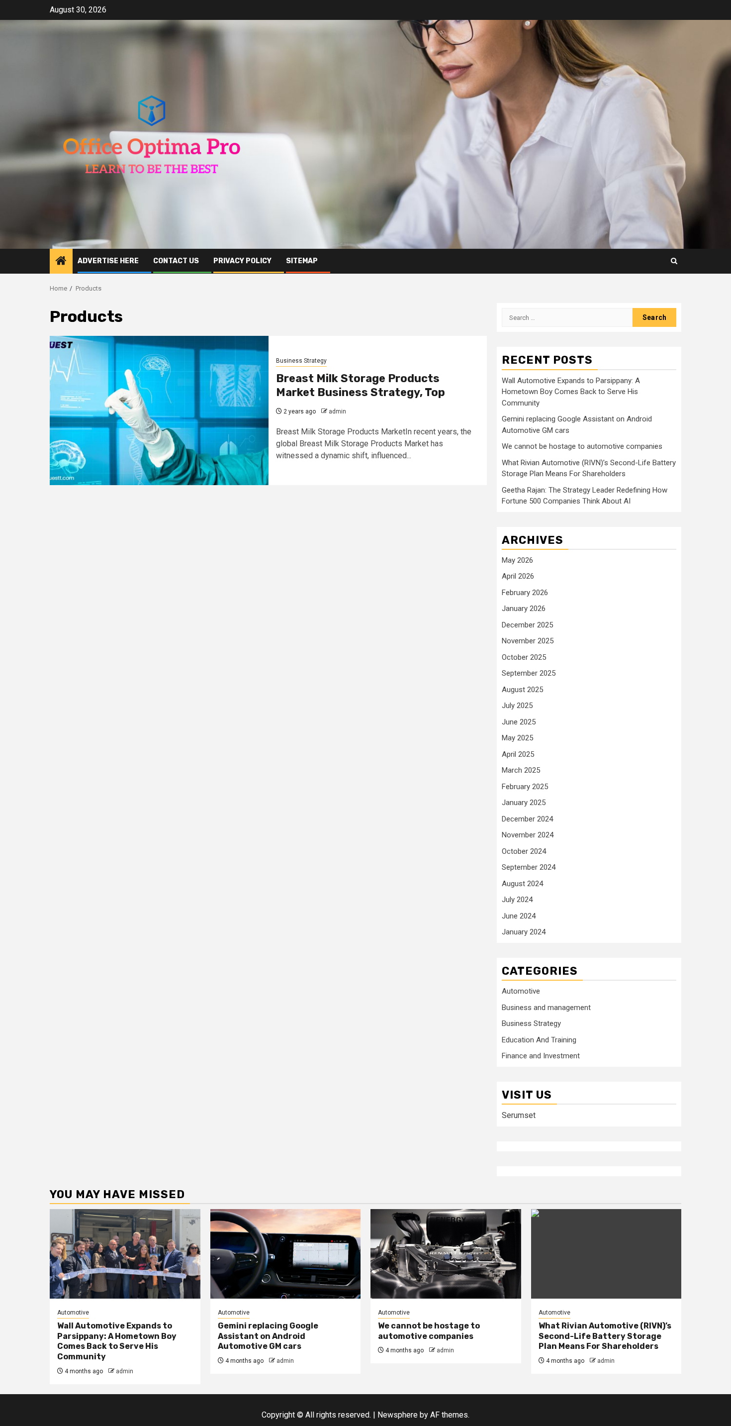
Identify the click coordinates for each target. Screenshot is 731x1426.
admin (337, 411)
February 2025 (525, 786)
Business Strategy (301, 360)
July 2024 (517, 899)
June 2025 (519, 721)
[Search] (674, 261)
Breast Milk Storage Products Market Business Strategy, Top (360, 386)
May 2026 (517, 560)
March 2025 (521, 770)
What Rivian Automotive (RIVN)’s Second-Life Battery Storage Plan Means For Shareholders (605, 1336)
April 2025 (518, 754)
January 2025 (524, 802)
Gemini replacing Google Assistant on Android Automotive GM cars (268, 1336)
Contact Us (176, 261)
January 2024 (524, 931)
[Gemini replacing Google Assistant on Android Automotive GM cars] (285, 1254)
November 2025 (527, 640)
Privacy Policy (242, 261)
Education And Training (539, 1039)
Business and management (546, 1007)
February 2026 (525, 592)
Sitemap (302, 261)
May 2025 (517, 737)
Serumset (519, 1115)
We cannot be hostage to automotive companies (582, 446)
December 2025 (527, 624)
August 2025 (522, 689)
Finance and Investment (541, 1055)
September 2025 (528, 673)
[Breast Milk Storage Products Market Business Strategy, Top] (159, 410)
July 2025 (517, 705)
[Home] (61, 262)
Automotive (521, 991)
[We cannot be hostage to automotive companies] (445, 1254)
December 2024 (527, 819)
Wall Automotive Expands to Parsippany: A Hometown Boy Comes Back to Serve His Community (571, 391)
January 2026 (524, 608)
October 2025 (524, 657)
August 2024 (522, 883)
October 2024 (524, 851)
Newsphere (397, 1415)
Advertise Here (108, 261)
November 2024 (527, 834)
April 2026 (518, 576)
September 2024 (528, 867)
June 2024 (519, 916)
